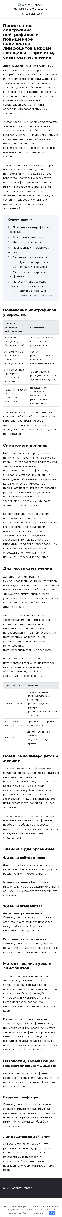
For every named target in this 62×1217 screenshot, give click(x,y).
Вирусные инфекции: (32, 290)
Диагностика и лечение (29, 242)
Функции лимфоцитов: (33, 266)
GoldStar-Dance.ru (31, 9)
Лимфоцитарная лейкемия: (36, 295)
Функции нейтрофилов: (34, 262)
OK (52, 1213)
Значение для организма (30, 257)
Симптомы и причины (28, 237)
